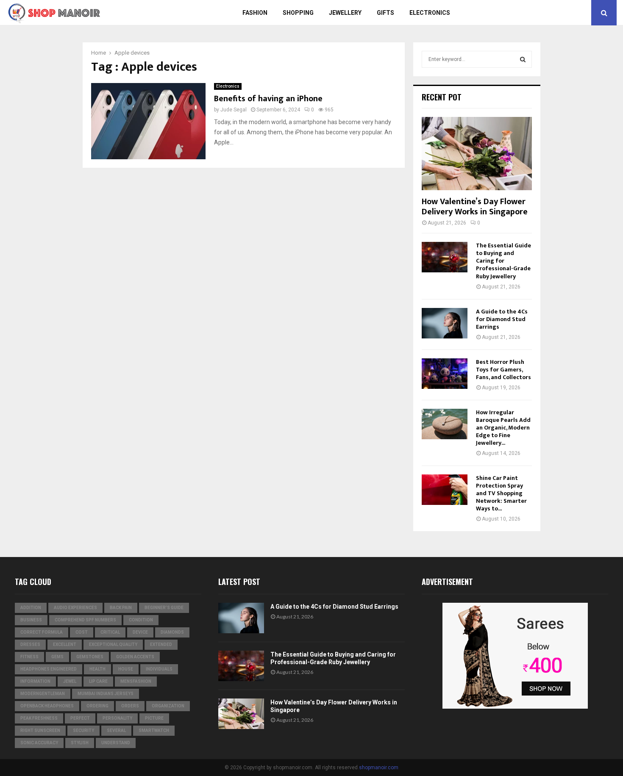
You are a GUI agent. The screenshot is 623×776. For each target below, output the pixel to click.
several (116, 730)
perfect (80, 718)
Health (97, 669)
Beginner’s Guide (164, 607)
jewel (69, 681)
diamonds (172, 632)
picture (154, 718)
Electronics (429, 12)
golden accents (135, 656)
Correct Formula (41, 632)
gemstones (89, 656)
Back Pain (121, 607)
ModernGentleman (42, 693)
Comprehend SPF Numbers (85, 620)
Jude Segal (233, 110)
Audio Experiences (75, 607)
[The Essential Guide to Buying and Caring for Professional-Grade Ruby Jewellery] (444, 257)
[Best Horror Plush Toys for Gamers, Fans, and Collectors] (444, 373)
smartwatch (154, 730)
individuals (159, 669)
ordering (97, 706)
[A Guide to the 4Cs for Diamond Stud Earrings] (444, 323)
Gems (57, 656)
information (35, 681)
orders (130, 706)
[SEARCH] (523, 59)
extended (161, 644)
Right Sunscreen (40, 730)
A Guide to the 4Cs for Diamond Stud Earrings (502, 319)
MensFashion (135, 681)
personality (117, 718)
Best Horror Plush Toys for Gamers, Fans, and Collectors (503, 369)
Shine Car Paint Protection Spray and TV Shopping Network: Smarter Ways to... (501, 493)
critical (110, 632)
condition (141, 620)
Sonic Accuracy (39, 742)
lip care (98, 681)
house (125, 669)
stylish (80, 742)
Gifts (385, 12)
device (140, 632)
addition (30, 607)
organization (168, 706)
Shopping (298, 12)
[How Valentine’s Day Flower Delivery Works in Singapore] (477, 153)
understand (115, 742)
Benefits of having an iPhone (268, 98)
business (31, 620)
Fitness (29, 656)
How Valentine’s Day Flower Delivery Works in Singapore (475, 206)
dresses (30, 644)
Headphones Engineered (48, 669)
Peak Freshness (39, 718)
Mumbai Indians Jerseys (106, 693)
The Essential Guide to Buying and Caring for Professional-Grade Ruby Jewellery (503, 261)
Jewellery (345, 12)
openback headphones (47, 706)
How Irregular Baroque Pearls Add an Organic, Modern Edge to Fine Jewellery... (503, 427)
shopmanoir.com (378, 767)
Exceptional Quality (113, 644)
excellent (64, 644)
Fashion (254, 12)
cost (81, 632)
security (83, 730)
